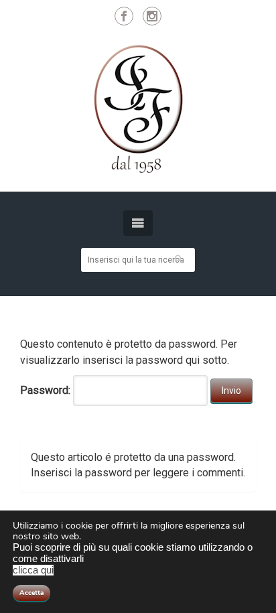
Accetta (31, 593)
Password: (46, 390)
